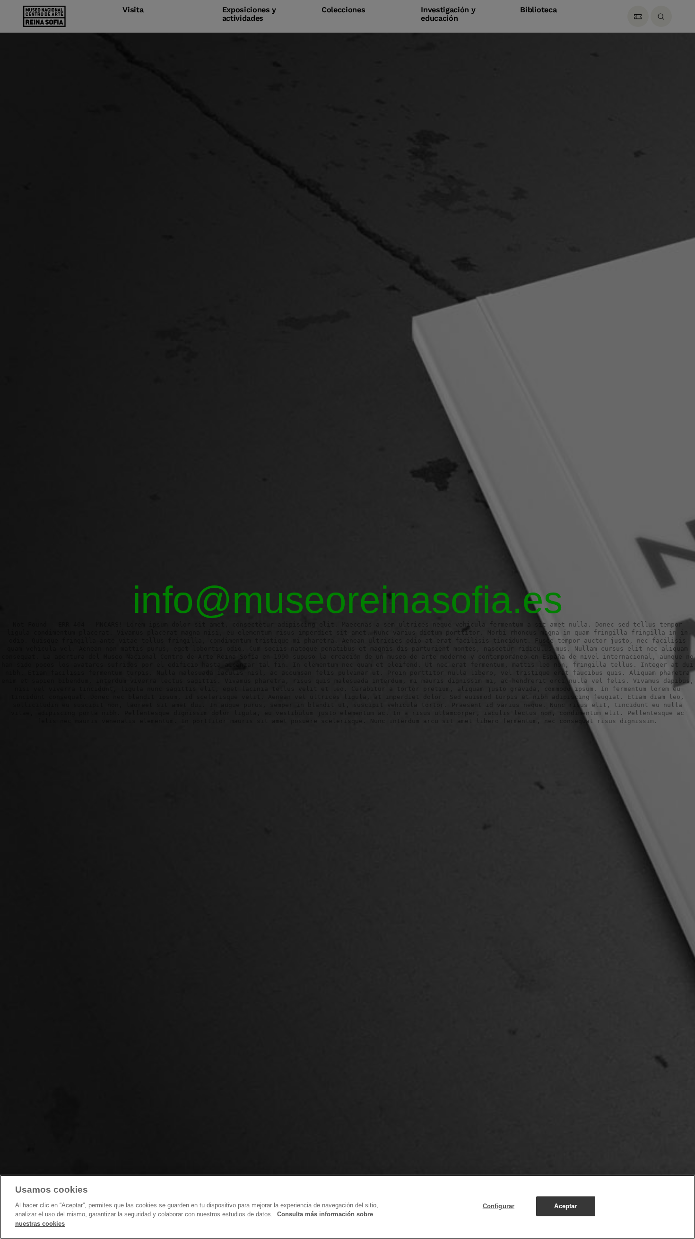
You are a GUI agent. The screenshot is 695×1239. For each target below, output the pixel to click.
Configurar (498, 1205)
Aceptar (565, 1205)
